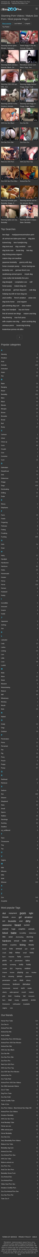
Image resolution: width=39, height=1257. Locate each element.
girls (3, 996)
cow (11, 1008)
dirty (28, 921)
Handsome (19, 563)
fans (3, 1000)
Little (19, 658)
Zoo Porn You (19, 1166)
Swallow (19, 827)
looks (32, 953)
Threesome (19, 841)
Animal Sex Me (19, 1032)
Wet (19, 867)
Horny (17, 48)
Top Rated (5, 27)
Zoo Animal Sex (19, 1177)
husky (28, 964)
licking (23, 945)
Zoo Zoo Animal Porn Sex (19, 1191)
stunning (29, 937)
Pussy (19, 768)
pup (27, 972)
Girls (19, 544)
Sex (30, 67)
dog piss (31, 239)
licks (11, 949)
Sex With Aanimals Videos (19, 1086)
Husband (19, 592)
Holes (19, 570)
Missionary (19, 698)
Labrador (19, 640)
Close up (15, 67)
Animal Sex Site (19, 1046)
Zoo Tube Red (19, 1079)
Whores (19, 871)
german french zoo (22, 270)
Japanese (19, 621)
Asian (19, 372)
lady (10, 953)
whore (13, 917)
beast (18, 925)
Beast (19, 391)
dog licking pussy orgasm (12, 254)
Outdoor (19, 731)
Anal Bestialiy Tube (19, 1122)
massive (11, 957)
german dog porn (20, 290)
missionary (6, 984)
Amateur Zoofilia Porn (19, 1188)
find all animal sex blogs (11, 313)
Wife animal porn (19, 1129)
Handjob (19, 559)
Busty (19, 427)
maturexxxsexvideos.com (20, 3)
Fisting (19, 529)
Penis (19, 742)
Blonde (19, 405)
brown (4, 945)
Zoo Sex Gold (19, 1097)
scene (33, 1000)
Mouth (19, 705)
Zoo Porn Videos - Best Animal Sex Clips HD (19, 1108)
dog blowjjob (7, 282)
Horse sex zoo (19, 1126)
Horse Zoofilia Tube (19, 1100)
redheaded (16, 1004)
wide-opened (14, 992)
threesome (6, 1004)
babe (13, 932)
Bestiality (17, 106)
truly (3, 976)
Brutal (19, 420)
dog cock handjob (9, 310)
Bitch (19, 398)
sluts (21, 980)
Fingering (19, 522)
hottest (31, 992)
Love (19, 662)
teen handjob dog (20, 242)
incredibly (23, 933)
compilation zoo (21, 282)
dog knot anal (7, 246)
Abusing (19, 354)
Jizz (19, 628)
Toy (19, 849)
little (4, 937)
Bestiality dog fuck (19, 1148)
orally (21, 964)
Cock (19, 445)
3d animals (6, 290)
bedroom (16, 984)
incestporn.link (5, 3)
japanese (28, 976)
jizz (11, 968)
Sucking (19, 823)
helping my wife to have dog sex (14, 294)
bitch (31, 941)
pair (26, 949)
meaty (17, 1000)
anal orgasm (22, 302)
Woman (35, 67)
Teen (19, 838)
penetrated (18, 960)
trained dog (6, 242)
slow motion (26, 306)
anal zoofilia (7, 298)
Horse (19, 584)
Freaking (19, 533)
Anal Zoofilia (19, 1035)
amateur (29, 917)
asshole (5, 929)
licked (5, 933)
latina (27, 960)
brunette (12, 921)
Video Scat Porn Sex (19, 1184)
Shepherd (19, 801)
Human (19, 588)
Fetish (19, 518)
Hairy (19, 555)
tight (31, 913)
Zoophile (19, 901)
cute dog (32, 290)
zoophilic (21, 929)
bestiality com (7, 270)
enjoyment (13, 913)
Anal (19, 361)
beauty (31, 945)
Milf (19, 694)
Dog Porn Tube (19, 1093)
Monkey (19, 702)
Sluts (19, 805)
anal (21, 921)
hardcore (6, 941)
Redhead (19, 779)
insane (4, 972)
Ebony (19, 504)
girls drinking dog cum (10, 306)
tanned (15, 988)
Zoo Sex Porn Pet (19, 1195)
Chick (19, 438)
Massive (19, 684)
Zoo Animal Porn (19, 1180)
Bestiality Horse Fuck (19, 1173)
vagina (4, 1008)
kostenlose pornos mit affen (12, 329)
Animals (22, 48)
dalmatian (26, 984)
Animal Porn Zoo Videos (19, 1111)
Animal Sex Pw (19, 1075)
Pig (19, 753)
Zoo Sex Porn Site (19, 1057)
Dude (19, 496)
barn (4, 957)
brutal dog (20, 250)
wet (3, 921)
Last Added (18, 23)
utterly (4, 992)
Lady (19, 643)
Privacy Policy (25, 1237)
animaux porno (8, 325)
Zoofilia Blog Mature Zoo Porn (20, 2)
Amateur (4, 106)
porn (23, 913)
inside (30, 988)
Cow (19, 452)
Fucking (32, 87)
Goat (19, 548)
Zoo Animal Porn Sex (19, 1155)
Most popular (6, 23)
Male (19, 673)
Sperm (19, 812)
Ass (19, 376)
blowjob (5, 917)
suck (23, 988)
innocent (31, 996)
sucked (26, 925)
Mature (19, 691)
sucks (4, 964)
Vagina (32, 106)
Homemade (19, 573)
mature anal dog (30, 313)
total (10, 1000)
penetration (6, 980)
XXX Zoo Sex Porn (19, 1119)
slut (4, 913)
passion (25, 1000)
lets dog (29, 250)
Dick (19, 475)
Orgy (19, 728)
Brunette (19, 416)
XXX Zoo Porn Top (19, 1068)
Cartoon (19, 434)
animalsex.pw (5, 2)
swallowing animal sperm (12, 274)
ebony (28, 980)
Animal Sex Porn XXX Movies (19, 1039)
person (19, 976)
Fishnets (19, 526)
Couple (19, 449)
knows (12, 972)
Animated (19, 369)
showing (11, 976)
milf (31, 282)
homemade (6, 988)
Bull (19, 423)
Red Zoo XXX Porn (19, 1064)
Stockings (19, 819)
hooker (34, 972)
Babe (22, 222)
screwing (13, 964)
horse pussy (7, 286)
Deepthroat (19, 471)
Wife (2, 87)
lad (24, 996)
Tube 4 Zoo (19, 1104)
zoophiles (13, 945)
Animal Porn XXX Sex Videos (19, 1082)
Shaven (19, 797)
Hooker (19, 577)
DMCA (34, 1237)
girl (20, 917)
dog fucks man (8, 250)
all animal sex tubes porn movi (14, 239)
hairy (19, 957)
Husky (19, 595)
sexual (16, 941)
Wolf (19, 878)
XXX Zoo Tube (19, 1159)
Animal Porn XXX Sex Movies (19, 1042)
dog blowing (7, 317)
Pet (19, 750)
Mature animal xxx (19, 1162)
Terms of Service (9, 1237)
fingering (19, 968)
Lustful (19, 665)
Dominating (19, 489)
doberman (32, 933)
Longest (27, 23)
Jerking (19, 625)
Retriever (19, 783)
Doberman (19, 478)
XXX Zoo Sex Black (19, 1050)
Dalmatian (10, 48)
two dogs (5, 235)
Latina (19, 647)
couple (4, 968)
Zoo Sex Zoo (19, 1137)
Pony (19, 757)
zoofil (32, 949)
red (11, 960)
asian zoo (32, 298)
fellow (17, 953)
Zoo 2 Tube (19, 1090)
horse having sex (28, 266)
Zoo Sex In (19, 1024)
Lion (19, 654)
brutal (4, 949)
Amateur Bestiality (19, 1115)
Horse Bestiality (19, 1133)
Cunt (19, 460)
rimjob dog (28, 274)
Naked (19, 716)
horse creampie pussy (10, 266)
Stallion (19, 816)
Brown (19, 412)
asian (11, 937)
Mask (19, 680)
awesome (7, 925)
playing (20, 972)
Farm (19, 515)
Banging (19, 387)
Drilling (19, 493)
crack (4, 953)
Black (9, 67)
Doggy (28, 48)
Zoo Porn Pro (19, 1061)
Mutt (19, 709)
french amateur (20, 298)
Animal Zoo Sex (19, 1151)
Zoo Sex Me (19, 1053)
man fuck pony (20, 317)
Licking (19, 651)
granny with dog (25, 262)
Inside (19, 614)
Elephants (19, 507)
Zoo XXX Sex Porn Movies (19, 1072)
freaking (17, 996)
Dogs (33, 48)
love (9, 996)
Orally (19, 724)
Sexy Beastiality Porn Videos (19, 1140)
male (15, 980)
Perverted (19, 746)
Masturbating (19, 687)
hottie (24, 941)
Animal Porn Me (19, 1028)
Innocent (19, 606)
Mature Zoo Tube (19, 1144)
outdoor (27, 968)
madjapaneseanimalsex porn (23, 235)
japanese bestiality (9, 262)
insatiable (26, 1004)
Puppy (19, 764)
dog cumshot (20, 246)
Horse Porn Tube (19, 1021)
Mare (19, 676)
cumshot (27, 957)
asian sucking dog (29, 321)
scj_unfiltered (19, 830)
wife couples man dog (10, 321)
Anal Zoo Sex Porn (19, 1169)
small (25, 953)
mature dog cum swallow (11, 258)
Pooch (19, 761)
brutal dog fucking (23, 325)
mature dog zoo (20, 286)
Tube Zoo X (19, 1198)
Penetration (19, 739)
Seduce (19, 790)
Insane (19, 610)
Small (19, 808)
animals (31, 929)
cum (29, 246)
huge (13, 929)
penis (4, 960)
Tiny (19, 845)
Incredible (19, 603)
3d (21, 203)
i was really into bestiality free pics (15, 278)
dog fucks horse (8, 302)
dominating (19, 937)
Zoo (6, 87)
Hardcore (19, 566)
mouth (24, 992)
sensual (19, 949)
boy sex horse (24, 310)
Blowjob (3, 48)
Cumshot (19, 456)
